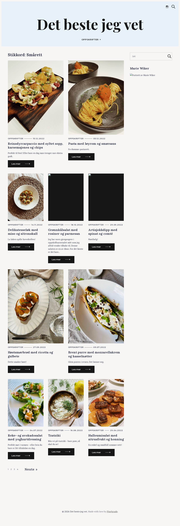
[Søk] (173, 7)
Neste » (31, 469)
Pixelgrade (112, 511)
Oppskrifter (90, 39)
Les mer (16, 163)
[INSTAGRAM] (167, 7)
